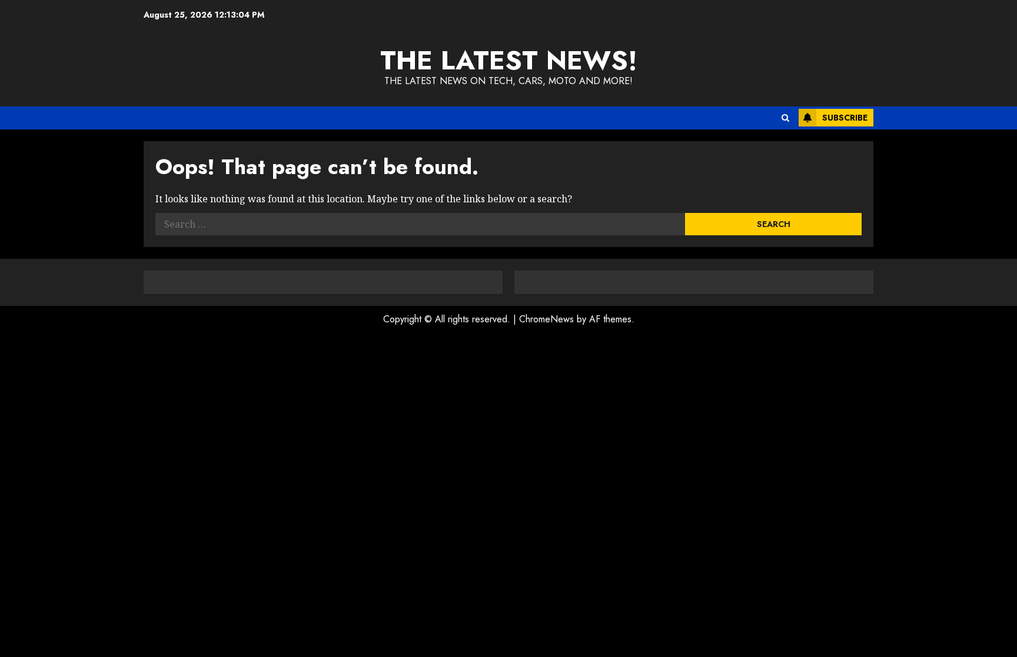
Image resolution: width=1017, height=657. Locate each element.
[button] (785, 117)
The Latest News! (508, 60)
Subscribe (845, 118)
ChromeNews (546, 319)
